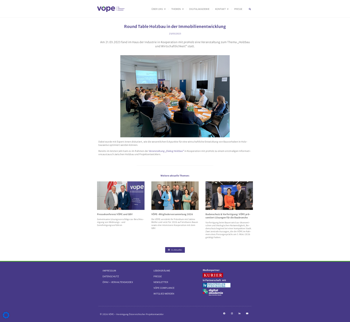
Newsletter (161, 282)
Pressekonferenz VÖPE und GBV (115, 214)
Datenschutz (111, 276)
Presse (238, 9)
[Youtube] (247, 313)
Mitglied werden (164, 293)
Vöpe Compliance (164, 288)
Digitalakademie (199, 9)
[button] (250, 9)
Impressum (109, 270)
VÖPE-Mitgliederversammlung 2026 (172, 214)
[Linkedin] (240, 313)
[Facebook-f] (224, 313)
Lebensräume (162, 270)
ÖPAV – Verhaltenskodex (118, 282)
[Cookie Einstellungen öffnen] (6, 317)
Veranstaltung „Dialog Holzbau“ (166, 151)
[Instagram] (232, 313)
